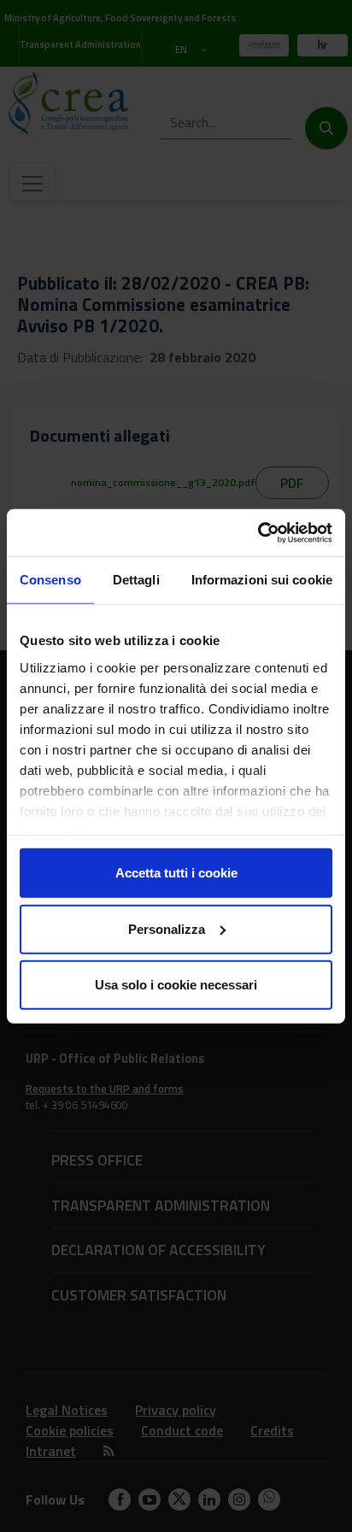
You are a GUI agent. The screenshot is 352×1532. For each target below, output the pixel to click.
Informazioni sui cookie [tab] (261, 579)
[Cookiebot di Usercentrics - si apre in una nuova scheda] (257, 532)
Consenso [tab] (50, 579)
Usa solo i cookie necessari (176, 984)
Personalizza (166, 928)
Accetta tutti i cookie (176, 873)
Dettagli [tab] (136, 579)
